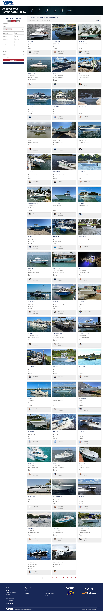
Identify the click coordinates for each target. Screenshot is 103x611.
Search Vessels (14, 60)
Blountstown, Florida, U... (59, 239)
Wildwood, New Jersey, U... (59, 304)
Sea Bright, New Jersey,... (34, 44)
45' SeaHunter (57, 203)
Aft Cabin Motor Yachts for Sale (51, 590)
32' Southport (82, 496)
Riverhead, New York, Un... (34, 337)
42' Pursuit (56, 528)
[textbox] (12, 29)
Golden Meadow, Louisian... (34, 304)
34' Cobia (81, 203)
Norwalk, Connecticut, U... (85, 532)
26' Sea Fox (82, 366)
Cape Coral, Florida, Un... (84, 77)
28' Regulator (57, 171)
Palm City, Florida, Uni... (33, 77)
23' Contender (82, 171)
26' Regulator (57, 139)
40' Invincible (31, 301)
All (9, 21)
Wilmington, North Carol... (85, 109)
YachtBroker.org (94, 609)
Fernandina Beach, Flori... (59, 109)
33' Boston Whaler (84, 333)
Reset (14, 62)
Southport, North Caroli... (84, 239)
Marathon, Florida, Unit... (59, 272)
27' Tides (30, 41)
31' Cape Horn (82, 398)
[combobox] (13, 24)
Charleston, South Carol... (59, 174)
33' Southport (31, 268)
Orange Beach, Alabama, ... (85, 142)
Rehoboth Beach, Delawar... (85, 207)
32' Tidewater (31, 561)
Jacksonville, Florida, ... (33, 564)
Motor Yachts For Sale (49, 593)
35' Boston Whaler (33, 203)
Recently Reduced (48, 595)
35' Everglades (82, 139)
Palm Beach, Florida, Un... (59, 499)
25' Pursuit (81, 73)
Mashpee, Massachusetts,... (59, 207)
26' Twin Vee (56, 236)
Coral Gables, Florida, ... (33, 174)
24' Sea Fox (82, 41)
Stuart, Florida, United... (58, 142)
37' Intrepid (31, 398)
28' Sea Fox (56, 366)
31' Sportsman (82, 236)
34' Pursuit (56, 463)
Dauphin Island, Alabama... (34, 142)
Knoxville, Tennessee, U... (59, 44)
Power (13, 21)
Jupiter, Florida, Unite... (33, 402)
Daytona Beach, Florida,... (34, 109)
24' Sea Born (56, 73)
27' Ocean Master (83, 463)
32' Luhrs (30, 106)
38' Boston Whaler (33, 73)
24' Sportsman (57, 561)
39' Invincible (56, 268)
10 (75, 578)
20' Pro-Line (56, 41)
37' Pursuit (31, 463)
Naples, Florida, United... (84, 44)
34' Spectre (31, 139)
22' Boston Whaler (84, 528)
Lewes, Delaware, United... (34, 272)
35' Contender (32, 236)
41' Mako (30, 333)
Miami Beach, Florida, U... (84, 337)
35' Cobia (55, 398)
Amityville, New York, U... (59, 564)
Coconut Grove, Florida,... (84, 272)
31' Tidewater (31, 496)
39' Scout (55, 301)
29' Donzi (30, 171)
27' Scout (81, 431)
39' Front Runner (57, 496)
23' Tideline (31, 366)
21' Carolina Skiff (57, 333)
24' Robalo (81, 301)
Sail (18, 21)
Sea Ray (27, 593)
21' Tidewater (82, 106)
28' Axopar (56, 431)
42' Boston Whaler (84, 268)
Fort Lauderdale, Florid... (33, 467)
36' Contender (57, 106)
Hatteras (28, 590)
